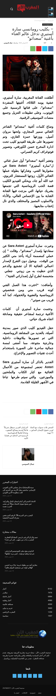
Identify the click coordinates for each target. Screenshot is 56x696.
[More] (26, 48)
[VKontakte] (14, 676)
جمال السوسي (8, 43)
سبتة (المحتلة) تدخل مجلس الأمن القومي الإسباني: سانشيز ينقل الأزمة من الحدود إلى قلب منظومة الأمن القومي (19, 490)
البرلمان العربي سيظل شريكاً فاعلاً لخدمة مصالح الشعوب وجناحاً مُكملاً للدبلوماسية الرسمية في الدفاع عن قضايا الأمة (16, 432)
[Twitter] (44, 48)
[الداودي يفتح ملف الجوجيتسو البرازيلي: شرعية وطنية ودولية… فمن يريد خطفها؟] (45, 555)
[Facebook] (50, 48)
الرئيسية (50, 20)
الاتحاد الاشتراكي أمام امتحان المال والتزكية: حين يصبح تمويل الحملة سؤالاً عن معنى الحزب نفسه (19, 503)
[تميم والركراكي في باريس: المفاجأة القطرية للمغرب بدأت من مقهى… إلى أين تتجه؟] (45, 541)
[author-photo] (28, 460)
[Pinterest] (38, 48)
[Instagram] (30, 676)
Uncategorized (39, 20)
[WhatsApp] (32, 48)
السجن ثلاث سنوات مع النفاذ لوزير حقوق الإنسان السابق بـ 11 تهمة (41, 430)
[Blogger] (40, 676)
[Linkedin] (25, 676)
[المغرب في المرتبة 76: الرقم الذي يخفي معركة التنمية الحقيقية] (45, 519)
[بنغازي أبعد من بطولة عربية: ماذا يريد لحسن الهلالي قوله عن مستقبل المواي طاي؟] (45, 569)
